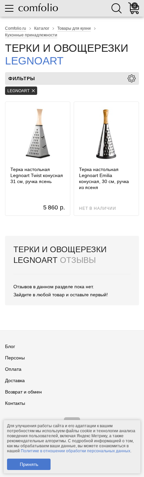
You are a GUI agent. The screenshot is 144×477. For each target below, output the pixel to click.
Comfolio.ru (15, 28)
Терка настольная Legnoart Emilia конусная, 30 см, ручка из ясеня (104, 178)
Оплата (13, 369)
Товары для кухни (74, 28)
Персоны (15, 357)
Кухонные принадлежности (31, 35)
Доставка (15, 380)
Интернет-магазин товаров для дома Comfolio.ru (38, 7)
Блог (10, 346)
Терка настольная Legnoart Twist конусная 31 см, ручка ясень (36, 175)
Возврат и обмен (23, 391)
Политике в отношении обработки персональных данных (75, 451)
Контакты (15, 403)
